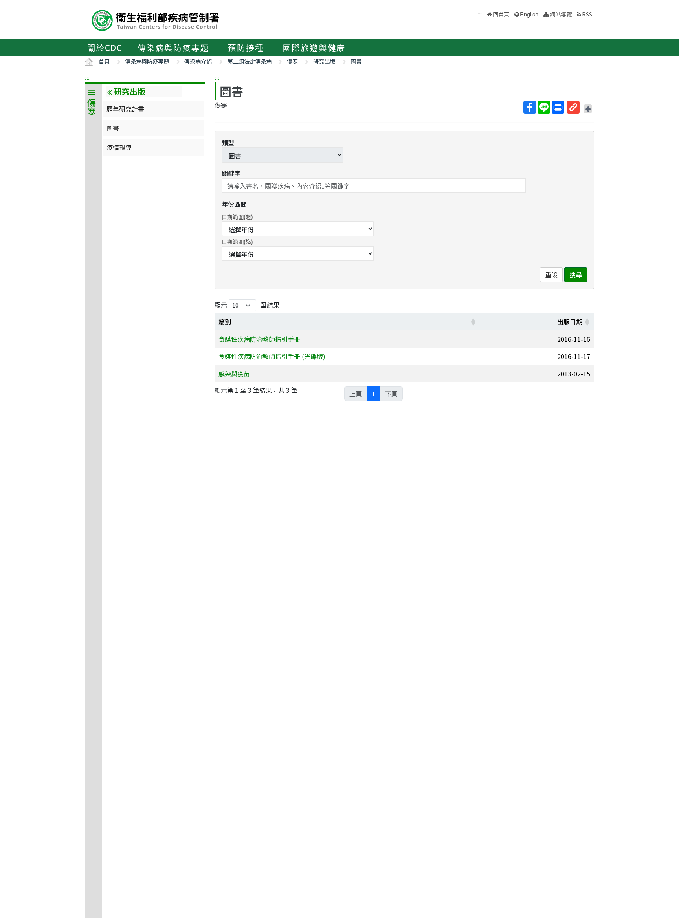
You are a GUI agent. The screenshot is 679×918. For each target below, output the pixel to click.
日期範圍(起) (237, 217)
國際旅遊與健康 (314, 47)
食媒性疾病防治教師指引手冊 (259, 339)
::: (87, 77)
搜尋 (575, 274)
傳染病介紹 (198, 61)
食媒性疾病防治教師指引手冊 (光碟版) (271, 356)
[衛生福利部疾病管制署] (155, 19)
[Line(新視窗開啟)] (544, 107)
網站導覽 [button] (561, 14)
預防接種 (246, 47)
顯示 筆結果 (247, 305)
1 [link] (373, 393)
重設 (551, 274)
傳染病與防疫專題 (173, 47)
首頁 (104, 61)
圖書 (356, 61)
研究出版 (324, 61)
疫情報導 (119, 147)
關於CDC (105, 47)
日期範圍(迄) (237, 242)
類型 (228, 142)
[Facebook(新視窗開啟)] (530, 107)
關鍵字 (231, 173)
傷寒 (292, 61)
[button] (473, 321)
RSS (587, 14)
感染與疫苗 (234, 373)
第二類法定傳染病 (250, 61)
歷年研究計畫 (125, 109)
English (529, 14)
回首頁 (501, 14)
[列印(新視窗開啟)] (558, 107)
